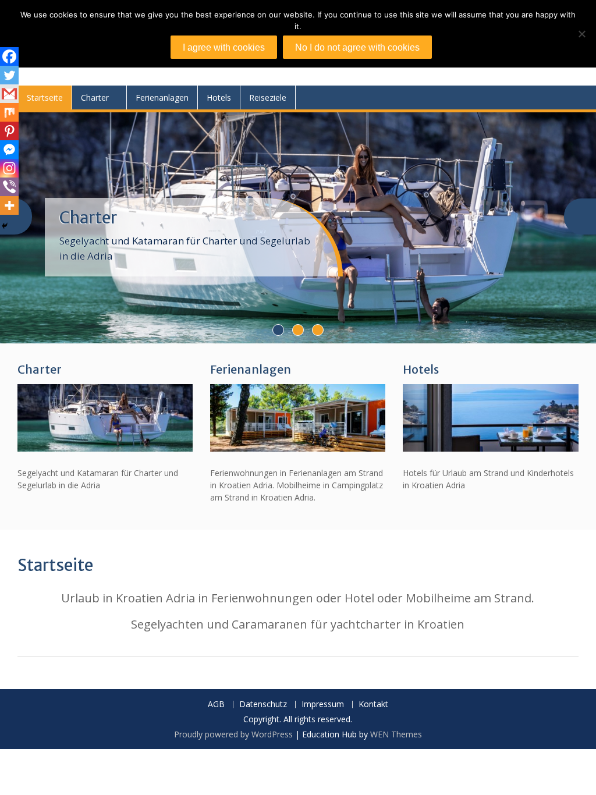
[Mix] (9, 112)
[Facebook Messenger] (9, 149)
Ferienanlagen (162, 97)
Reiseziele (267, 97)
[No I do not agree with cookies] (581, 34)
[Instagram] (9, 168)
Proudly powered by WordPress (233, 734)
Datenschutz (263, 704)
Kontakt (373, 704)
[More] (9, 205)
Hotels (219, 97)
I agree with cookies (224, 47)
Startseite (45, 97)
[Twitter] (9, 75)
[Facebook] (9, 56)
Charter (95, 97)
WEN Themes (396, 734)
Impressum (322, 704)
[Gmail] (9, 93)
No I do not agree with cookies (357, 47)
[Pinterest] (9, 131)
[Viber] (9, 187)
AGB (216, 704)
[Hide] (4, 225)
